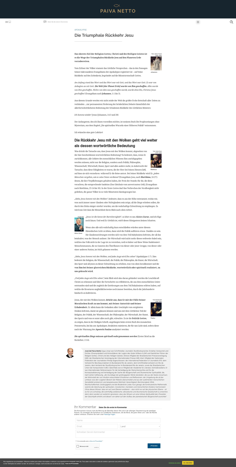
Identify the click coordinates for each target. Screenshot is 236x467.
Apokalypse (80, 30)
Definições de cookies (175, 463)
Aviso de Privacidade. (72, 463)
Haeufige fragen (109, 414)
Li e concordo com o (90, 441)
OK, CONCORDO (187, 463)
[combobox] (140, 426)
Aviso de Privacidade (96, 441)
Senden (155, 446)
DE (6, 21)
